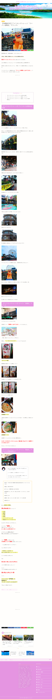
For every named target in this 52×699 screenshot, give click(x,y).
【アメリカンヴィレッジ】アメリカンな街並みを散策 (16, 95)
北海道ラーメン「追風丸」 (5, 589)
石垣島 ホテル (40, 682)
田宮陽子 (29, 683)
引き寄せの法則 (26, 679)
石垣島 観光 (39, 687)
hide (20, 93)
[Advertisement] (18, 83)
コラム (38, 666)
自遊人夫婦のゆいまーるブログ (26, 1)
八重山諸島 (39, 669)
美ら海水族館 (20, 687)
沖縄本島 (3, 21)
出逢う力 (30, 675)
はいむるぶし (28, 667)
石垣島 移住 (39, 684)
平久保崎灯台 (20, 679)
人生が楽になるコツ (24, 675)
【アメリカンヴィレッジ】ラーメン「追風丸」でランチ (17, 97)
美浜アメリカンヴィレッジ (13, 589)
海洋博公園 (25, 683)
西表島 (25, 687)
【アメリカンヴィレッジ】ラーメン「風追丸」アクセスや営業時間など (18, 99)
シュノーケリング (28, 671)
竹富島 (38, 689)
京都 (19, 675)
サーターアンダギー (21, 671)
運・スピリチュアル (41, 692)
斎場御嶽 (31, 679)
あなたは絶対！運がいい (22, 667)
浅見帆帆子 (20, 683)
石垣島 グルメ (40, 679)
